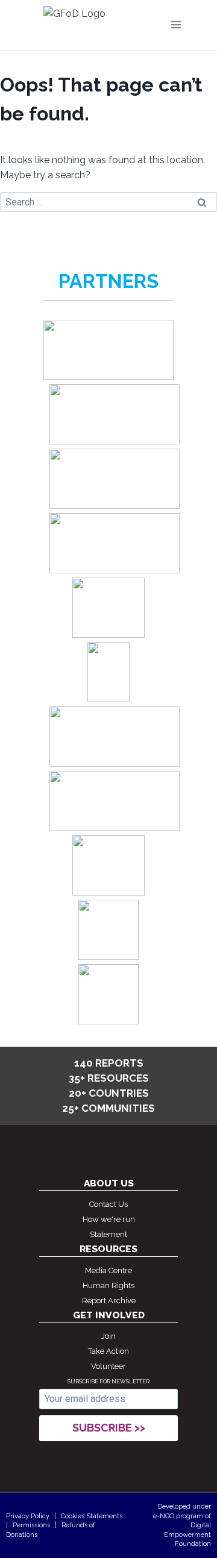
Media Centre (108, 1270)
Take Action (108, 1351)
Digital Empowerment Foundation (187, 1534)
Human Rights (108, 1285)
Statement (108, 1234)
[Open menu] (176, 25)
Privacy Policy (27, 1516)
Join (108, 1336)
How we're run (109, 1219)
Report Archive (109, 1300)
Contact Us (108, 1204)
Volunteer (108, 1366)
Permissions (31, 1525)
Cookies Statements (91, 1516)
